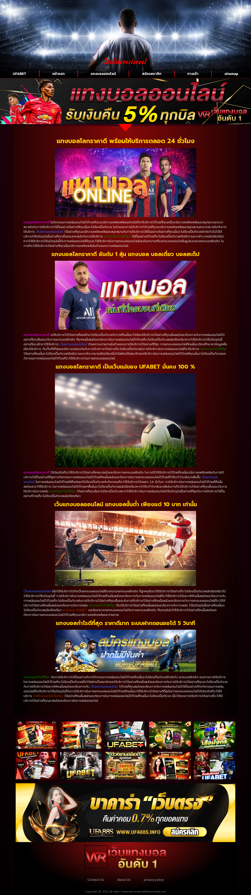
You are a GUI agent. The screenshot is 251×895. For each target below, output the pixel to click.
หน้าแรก (58, 73)
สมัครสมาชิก (151, 73)
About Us (124, 880)
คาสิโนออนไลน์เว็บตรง (48, 696)
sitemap (231, 73)
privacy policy (154, 880)
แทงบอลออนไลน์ (103, 73)
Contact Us (95, 880)
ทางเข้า (192, 73)
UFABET (19, 73)
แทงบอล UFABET (75, 610)
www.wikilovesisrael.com (150, 892)
